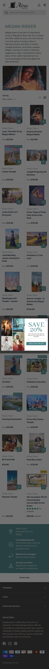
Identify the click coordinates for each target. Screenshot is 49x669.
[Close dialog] (46, 320)
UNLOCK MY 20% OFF (36, 344)
